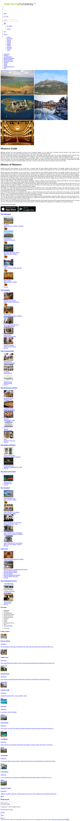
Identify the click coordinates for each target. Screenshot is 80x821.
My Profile (9, 26)
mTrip (8, 804)
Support (3, 812)
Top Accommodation (7, 351)
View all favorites (8, 625)
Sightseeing (6, 54)
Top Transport (5, 488)
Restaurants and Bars (9, 58)
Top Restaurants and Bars (9, 388)
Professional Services (9, 66)
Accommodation (8, 57)
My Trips (6, 16)
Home (5, 13)
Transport (6, 62)
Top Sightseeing (6, 214)
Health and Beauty (8, 59)
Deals (5, 68)
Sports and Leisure (8, 61)
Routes (5, 64)
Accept (67, 819)
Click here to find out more (58, 819)
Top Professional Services (9, 581)
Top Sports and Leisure (8, 471)
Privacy (2, 818)
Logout (8, 28)
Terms (2, 815)
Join (5, 31)
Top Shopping (5, 290)
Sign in (5, 34)
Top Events (4, 549)
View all (6, 287)
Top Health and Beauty (8, 445)
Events (5, 65)
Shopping (6, 55)
